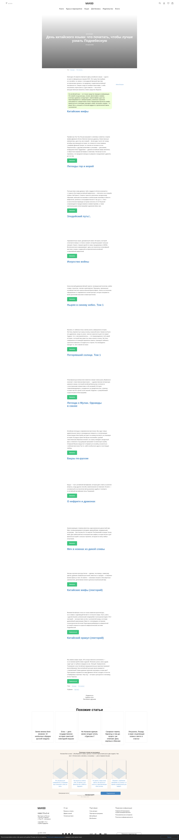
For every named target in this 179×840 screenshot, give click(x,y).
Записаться (73, 632)
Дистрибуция (93, 816)
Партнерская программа (96, 813)
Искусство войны (78, 261)
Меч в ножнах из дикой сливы (86, 549)
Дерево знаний (68, 813)
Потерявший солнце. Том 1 (84, 354)
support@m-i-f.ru (42, 822)
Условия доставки (68, 816)
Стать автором (93, 811)
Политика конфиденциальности (124, 817)
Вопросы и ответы (69, 811)
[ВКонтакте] (66, 834)
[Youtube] (63, 834)
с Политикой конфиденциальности (55, 837)
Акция (86, 9)
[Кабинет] (164, 3)
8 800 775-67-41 (43, 813)
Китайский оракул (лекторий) (85, 637)
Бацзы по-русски (77, 458)
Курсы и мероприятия (74, 9)
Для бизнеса (95, 9)
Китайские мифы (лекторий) (85, 590)
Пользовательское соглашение (123, 815)
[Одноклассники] (69, 834)
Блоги (117, 9)
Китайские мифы (78, 111)
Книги (61, 9)
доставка (10, 3)
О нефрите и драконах (81, 501)
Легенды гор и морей (80, 166)
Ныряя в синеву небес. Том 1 (85, 304)
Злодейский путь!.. (79, 216)
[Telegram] (72, 834)
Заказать (72, 160)
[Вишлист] (168, 3)
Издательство (108, 9)
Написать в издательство (129, 834)
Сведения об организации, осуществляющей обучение (122, 811)
